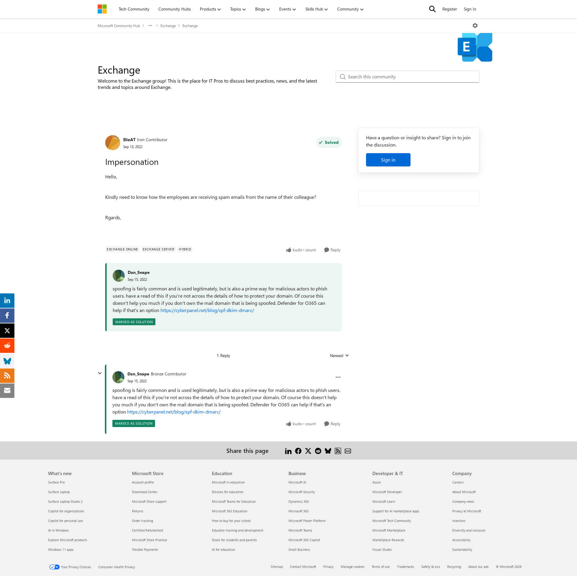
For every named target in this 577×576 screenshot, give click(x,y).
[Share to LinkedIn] (288, 450)
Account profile (143, 482)
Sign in (388, 159)
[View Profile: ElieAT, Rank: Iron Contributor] (112, 142)
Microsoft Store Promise (149, 540)
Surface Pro (56, 482)
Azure (376, 482)
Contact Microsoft (303, 566)
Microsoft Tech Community (391, 520)
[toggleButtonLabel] (475, 25)
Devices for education (227, 492)
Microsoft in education (228, 482)
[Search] (432, 9)
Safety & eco (430, 566)
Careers (458, 482)
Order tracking (142, 520)
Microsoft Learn (383, 501)
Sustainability (462, 549)
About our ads (478, 566)
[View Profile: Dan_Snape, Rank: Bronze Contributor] (118, 377)
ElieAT (129, 139)
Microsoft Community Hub (119, 25)
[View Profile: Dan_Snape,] (119, 276)
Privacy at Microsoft (466, 511)
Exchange (168, 25)
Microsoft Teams (300, 530)
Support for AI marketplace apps (395, 511)
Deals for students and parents (234, 540)
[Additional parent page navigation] (150, 25)
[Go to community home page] (102, 9)
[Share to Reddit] (318, 450)
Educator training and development (237, 530)
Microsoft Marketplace (388, 530)
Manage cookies (353, 566)
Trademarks (405, 566)
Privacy (328, 566)
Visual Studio (382, 549)
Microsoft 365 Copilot (304, 540)
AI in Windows (58, 530)
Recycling (454, 566)
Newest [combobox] (339, 356)
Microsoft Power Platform (306, 520)
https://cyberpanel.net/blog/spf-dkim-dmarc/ (207, 310)
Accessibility (461, 540)
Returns (137, 511)
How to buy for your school (231, 520)
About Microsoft (464, 492)
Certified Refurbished (147, 530)
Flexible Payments (145, 549)
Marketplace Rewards (388, 540)
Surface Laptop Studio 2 (65, 501)
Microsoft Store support (149, 501)
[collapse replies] (99, 373)
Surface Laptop (59, 492)
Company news (463, 501)
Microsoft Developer (387, 492)
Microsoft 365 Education (229, 511)
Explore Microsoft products (67, 540)
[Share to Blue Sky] (328, 450)
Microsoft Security (301, 492)
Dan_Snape (139, 272)
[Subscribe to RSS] (338, 450)
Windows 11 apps (61, 549)
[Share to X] (308, 450)
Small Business (299, 549)
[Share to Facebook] (298, 450)
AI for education (223, 549)
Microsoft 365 (298, 511)
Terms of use (381, 566)
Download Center (144, 492)
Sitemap (277, 566)
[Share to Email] (348, 450)
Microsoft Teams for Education (234, 501)
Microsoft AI (297, 482)
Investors (459, 520)
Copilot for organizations (66, 511)
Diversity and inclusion (468, 530)
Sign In (470, 9)
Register (449, 9)
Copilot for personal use (65, 520)
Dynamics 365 (298, 501)
